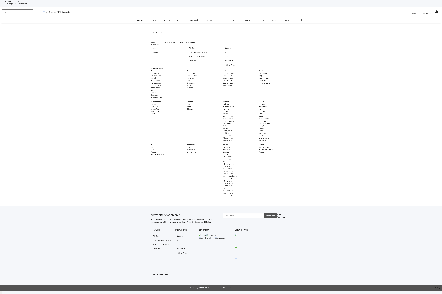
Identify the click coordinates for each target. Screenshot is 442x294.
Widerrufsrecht (230, 65)
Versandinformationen (197, 56)
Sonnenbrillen (156, 97)
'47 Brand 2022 (228, 164)
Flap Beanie (227, 76)
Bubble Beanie (228, 73)
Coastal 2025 (228, 193)
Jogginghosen (228, 116)
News (155, 48)
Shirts (261, 131)
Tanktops (262, 135)
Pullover (226, 126)
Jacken (225, 114)
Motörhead (155, 111)
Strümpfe (262, 133)
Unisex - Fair (191, 152)
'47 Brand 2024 (228, 181)
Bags (261, 76)
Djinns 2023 (227, 178)
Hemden (226, 109)
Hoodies (262, 111)
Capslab (226, 152)
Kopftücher (155, 88)
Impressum (229, 61)
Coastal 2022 (228, 166)
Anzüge (262, 104)
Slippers (190, 109)
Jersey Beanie (228, 78)
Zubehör (190, 88)
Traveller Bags (264, 83)
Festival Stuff (156, 76)
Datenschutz (229, 48)
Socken (225, 128)
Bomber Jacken (228, 106)
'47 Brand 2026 (228, 147)
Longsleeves (263, 126)
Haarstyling (155, 80)
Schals (153, 92)
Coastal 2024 (228, 183)
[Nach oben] (1, 292)
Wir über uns (194, 48)
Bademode (263, 106)
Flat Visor (190, 78)
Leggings (262, 121)
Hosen (225, 111)
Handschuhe (156, 83)
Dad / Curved (192, 76)
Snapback (190, 83)
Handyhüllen (156, 85)
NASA (153, 114)
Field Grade (227, 157)
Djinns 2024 (227, 186)
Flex (188, 80)
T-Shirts (226, 133)
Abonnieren (270, 216)
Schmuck (154, 95)
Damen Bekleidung (266, 147)
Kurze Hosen (228, 119)
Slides (189, 106)
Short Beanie (228, 85)
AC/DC (153, 104)
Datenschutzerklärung (191, 219)
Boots (189, 104)
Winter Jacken (228, 140)
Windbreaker (228, 138)
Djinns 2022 (227, 169)
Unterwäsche (228, 135)
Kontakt (156, 52)
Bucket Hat (191, 73)
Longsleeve (227, 123)
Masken (154, 90)
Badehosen (227, 104)
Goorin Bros (227, 159)
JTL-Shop (437, 288)
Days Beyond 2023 (230, 176)
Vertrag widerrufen (160, 274)
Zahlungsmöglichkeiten (198, 52)
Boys (152, 147)
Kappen (154, 152)
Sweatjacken (227, 131)
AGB (226, 52)
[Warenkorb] (436, 11)
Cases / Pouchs (264, 78)
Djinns (225, 154)
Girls (152, 149)
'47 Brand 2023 (228, 171)
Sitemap (228, 56)
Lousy (225, 188)
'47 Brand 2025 (228, 191)
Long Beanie (227, 80)
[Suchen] (35, 11)
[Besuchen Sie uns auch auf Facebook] (153, 280)
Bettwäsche (155, 73)
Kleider (261, 116)
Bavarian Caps (228, 149)
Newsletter (193, 61)
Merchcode (155, 106)
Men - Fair (191, 147)
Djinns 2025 (227, 195)
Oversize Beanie (229, 83)
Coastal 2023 (228, 174)
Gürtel (153, 78)
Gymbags (262, 80)
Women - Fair (192, 149)
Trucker (190, 85)
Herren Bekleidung (266, 149)
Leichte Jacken (228, 121)
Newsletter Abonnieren (281, 215)
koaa (224, 161)
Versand (232, 288)
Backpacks (263, 73)
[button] (408, 12)
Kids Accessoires (157, 154)
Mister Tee (155, 109)
